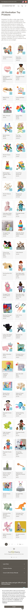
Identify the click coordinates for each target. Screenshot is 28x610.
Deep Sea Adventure (18, 57)
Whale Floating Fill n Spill (20, 413)
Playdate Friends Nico (7, 413)
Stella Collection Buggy (7, 534)
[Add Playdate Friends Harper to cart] (23, 72)
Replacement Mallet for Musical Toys (20, 474)
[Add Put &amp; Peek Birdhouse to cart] (23, 168)
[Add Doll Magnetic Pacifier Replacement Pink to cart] (10, 72)
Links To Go (19, 315)
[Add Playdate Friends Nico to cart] (10, 408)
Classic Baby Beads (19, 116)
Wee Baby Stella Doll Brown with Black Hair (20, 296)
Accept (14, 606)
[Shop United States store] (23, 2)
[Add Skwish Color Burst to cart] (10, 131)
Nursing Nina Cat (7, 273)
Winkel (18, 154)
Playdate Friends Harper (20, 77)
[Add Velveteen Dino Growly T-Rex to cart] (23, 509)
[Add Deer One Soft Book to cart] (23, 369)
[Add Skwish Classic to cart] (10, 150)
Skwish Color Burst (6, 135)
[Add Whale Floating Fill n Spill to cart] (23, 408)
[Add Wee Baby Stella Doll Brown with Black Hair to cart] (23, 290)
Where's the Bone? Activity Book (6, 254)
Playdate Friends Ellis (20, 433)
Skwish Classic (6, 154)
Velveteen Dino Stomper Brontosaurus (7, 515)
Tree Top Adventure (18, 135)
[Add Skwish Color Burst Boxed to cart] (10, 389)
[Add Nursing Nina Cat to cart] (10, 269)
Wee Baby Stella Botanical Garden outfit (20, 275)
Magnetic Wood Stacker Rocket (20, 233)
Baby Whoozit (6, 115)
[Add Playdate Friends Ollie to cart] (23, 209)
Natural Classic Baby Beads (19, 394)
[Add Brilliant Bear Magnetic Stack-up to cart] (10, 168)
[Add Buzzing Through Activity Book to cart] (10, 311)
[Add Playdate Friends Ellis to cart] (23, 428)
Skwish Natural (7, 194)
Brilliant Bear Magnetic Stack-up (7, 174)
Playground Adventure (19, 194)
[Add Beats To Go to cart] (10, 93)
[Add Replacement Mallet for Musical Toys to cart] (23, 468)
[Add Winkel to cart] (23, 150)
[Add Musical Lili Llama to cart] (10, 53)
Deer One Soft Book (19, 374)
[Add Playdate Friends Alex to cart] (10, 447)
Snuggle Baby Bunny (19, 494)
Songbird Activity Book (20, 534)
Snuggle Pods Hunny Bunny (6, 295)
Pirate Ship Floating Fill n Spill (19, 453)
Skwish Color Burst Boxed (6, 394)
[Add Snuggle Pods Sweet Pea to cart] (10, 228)
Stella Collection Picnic (7, 355)
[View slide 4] (16, 557)
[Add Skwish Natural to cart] (10, 189)
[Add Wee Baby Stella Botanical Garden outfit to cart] (23, 269)
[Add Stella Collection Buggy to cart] (10, 530)
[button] (21, 608)
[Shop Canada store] (26, 2)
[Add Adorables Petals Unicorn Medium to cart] (10, 209)
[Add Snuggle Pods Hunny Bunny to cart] (10, 290)
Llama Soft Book (20, 97)
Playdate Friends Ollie (20, 214)
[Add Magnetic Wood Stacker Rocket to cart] (23, 228)
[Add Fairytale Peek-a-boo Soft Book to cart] (23, 350)
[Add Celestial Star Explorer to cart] (23, 330)
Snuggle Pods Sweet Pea (6, 233)
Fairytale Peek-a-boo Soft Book (20, 355)
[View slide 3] (15, 557)
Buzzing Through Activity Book (7, 315)
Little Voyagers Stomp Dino (6, 433)
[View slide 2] (13, 557)
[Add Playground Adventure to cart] (23, 189)
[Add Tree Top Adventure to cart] (23, 131)
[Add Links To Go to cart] (23, 311)
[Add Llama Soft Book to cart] (23, 93)
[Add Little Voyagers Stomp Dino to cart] (10, 428)
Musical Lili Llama (7, 57)
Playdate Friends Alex (7, 452)
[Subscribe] (22, 582)
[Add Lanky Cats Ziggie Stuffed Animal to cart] (10, 330)
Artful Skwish (19, 252)
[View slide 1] (11, 557)
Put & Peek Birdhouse (19, 173)
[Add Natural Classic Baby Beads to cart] (23, 389)
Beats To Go (6, 97)
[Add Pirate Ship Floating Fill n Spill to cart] (23, 447)
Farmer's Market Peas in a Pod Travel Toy (7, 474)
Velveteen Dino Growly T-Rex (20, 514)
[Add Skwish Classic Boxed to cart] (10, 489)
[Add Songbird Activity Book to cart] (23, 530)
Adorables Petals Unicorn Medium (7, 214)
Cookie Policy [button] (16, 599)
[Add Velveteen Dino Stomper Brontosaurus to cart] (10, 509)
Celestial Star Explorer (19, 335)
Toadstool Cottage (5, 374)
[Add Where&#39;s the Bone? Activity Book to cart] (10, 248)
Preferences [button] (5, 602)
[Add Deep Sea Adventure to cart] (23, 53)
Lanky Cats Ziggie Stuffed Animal (7, 335)
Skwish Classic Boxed (6, 494)
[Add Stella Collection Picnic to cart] (10, 350)
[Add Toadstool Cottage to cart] (10, 369)
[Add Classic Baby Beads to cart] (23, 111)
